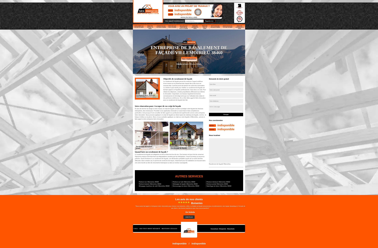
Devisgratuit (198, 11)
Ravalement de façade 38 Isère (139, 26)
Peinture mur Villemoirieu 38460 (149, 182)
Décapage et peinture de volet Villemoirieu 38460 (154, 186)
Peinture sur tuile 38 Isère (172, 26)
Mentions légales (169, 228)
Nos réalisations (189, 59)
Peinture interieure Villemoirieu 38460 (218, 182)
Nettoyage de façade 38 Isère (215, 26)
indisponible (183, 10)
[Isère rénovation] (189, 230)
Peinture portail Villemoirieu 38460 (217, 184)
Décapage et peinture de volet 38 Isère (183, 27)
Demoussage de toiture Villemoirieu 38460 (186, 186)
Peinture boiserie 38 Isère (195, 27)
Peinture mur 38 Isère (204, 27)
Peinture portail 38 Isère (150, 27)
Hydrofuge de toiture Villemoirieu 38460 (219, 186)
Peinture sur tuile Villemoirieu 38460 (184, 182)
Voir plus (189, 217)
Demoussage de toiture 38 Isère (227, 26)
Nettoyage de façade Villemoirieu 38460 (185, 184)
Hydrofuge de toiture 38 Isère (161, 26)
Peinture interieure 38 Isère (240, 27)
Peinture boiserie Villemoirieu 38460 (150, 184)
